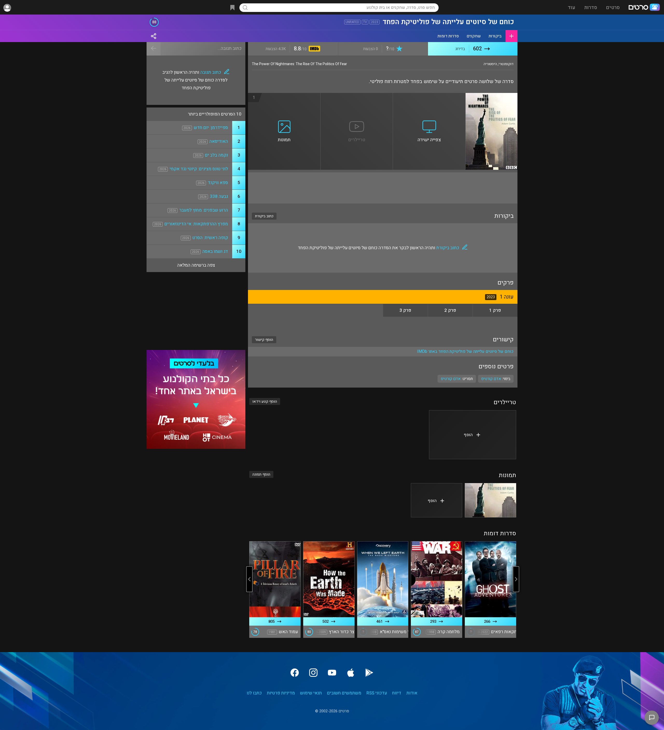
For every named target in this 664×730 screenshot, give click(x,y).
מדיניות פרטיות (281, 693)
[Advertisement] (382, 188)
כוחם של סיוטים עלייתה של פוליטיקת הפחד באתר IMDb (465, 351)
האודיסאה (218, 141)
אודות (411, 693)
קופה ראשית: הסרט (210, 237)
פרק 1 (495, 310)
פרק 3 (405, 310)
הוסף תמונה (261, 474)
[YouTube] (332, 672)
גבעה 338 (219, 196)
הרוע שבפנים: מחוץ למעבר (203, 210)
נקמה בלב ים (216, 155)
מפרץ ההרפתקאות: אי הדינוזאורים (196, 224)
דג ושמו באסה (215, 251)
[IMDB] (313, 49)
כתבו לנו (254, 693)
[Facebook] (294, 672)
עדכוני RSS (376, 693)
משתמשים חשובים (344, 693)
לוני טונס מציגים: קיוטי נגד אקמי (199, 169)
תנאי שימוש (311, 693)
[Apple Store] (350, 672)
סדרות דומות (448, 36)
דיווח (396, 693)
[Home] (644, 8)
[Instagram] (313, 672)
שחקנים (474, 36)
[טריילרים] (357, 96)
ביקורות (495, 36)
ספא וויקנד (218, 182)
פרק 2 (450, 310)
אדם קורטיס (451, 379)
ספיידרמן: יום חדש (211, 127)
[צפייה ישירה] (429, 96)
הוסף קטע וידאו (264, 401)
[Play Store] (369, 672)
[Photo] (490, 500)
